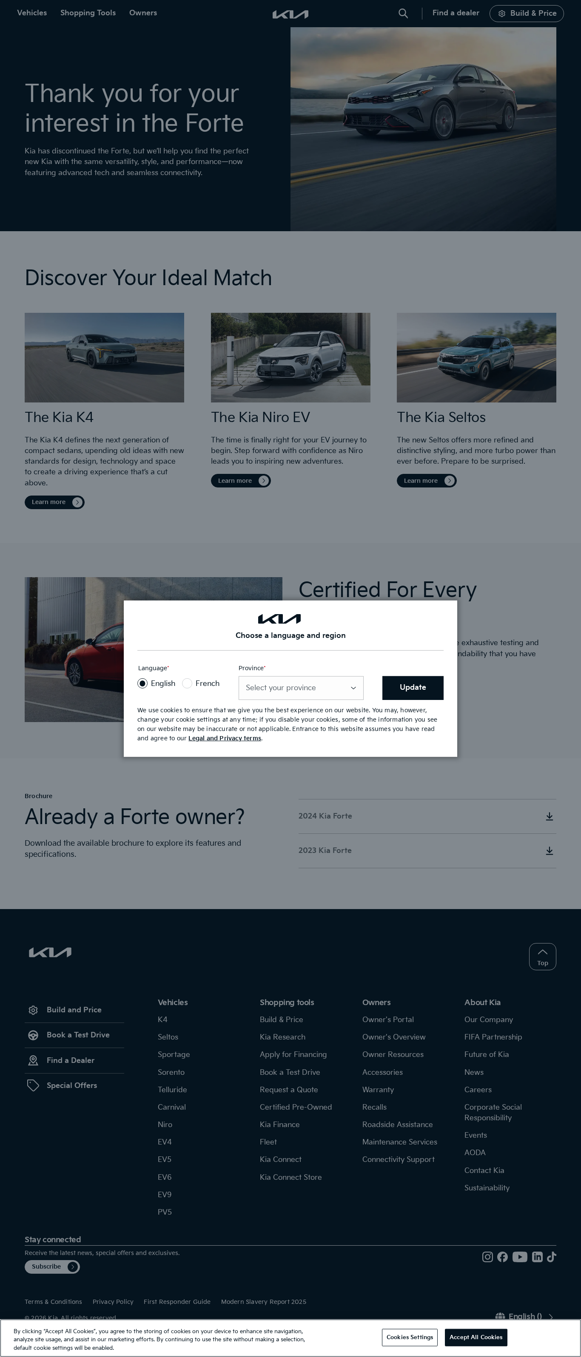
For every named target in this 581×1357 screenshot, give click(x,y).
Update (413, 687)
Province (252, 669)
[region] (290, 1338)
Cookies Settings (410, 1337)
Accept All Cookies (476, 1337)
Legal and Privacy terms (224, 738)
